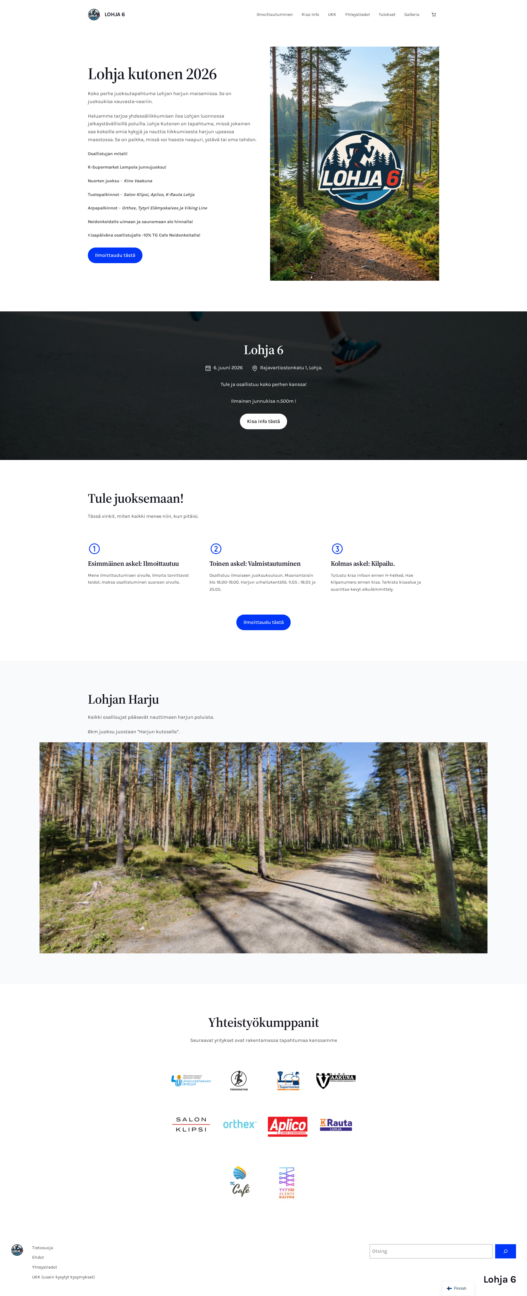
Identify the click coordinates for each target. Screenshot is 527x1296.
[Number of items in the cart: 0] (433, 14)
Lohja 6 (115, 14)
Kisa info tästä (263, 421)
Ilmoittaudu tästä (115, 255)
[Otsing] (505, 1251)
